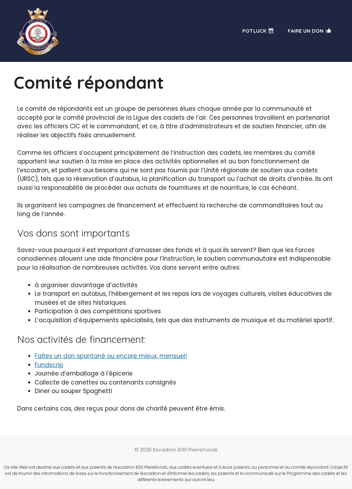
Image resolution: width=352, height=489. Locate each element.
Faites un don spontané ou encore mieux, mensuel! (111, 356)
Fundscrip (49, 365)
